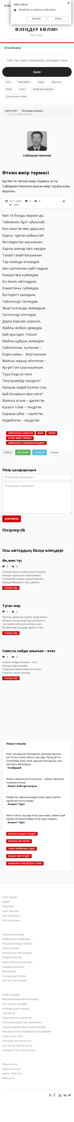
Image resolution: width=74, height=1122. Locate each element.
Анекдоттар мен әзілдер (17, 952)
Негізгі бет (11, 110)
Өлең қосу (8, 1078)
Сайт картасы (10, 911)
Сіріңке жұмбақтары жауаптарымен (24, 1027)
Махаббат (24, 82)
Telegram (39, 452)
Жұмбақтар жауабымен (16, 939)
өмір (40, 433)
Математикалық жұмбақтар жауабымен (26, 1031)
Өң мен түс (12, 560)
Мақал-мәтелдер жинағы (17, 943)
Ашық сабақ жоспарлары (17, 962)
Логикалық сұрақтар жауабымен (22, 1022)
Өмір (41, 82)
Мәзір (10, 5)
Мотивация (9, 971)
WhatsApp (22, 452)
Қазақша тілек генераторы (18, 1050)
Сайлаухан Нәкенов (37, 155)
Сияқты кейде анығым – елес (28, 651)
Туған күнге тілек (16, 96)
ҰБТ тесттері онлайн (14, 980)
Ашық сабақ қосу (12, 1073)
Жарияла (12, 519)
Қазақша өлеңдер (13, 934)
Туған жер (11, 605)
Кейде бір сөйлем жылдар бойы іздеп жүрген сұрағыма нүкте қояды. (33, 798)
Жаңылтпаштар (11, 957)
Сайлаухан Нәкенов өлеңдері (26, 442)
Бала (22, 89)
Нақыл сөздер (10, 948)
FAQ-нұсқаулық (11, 920)
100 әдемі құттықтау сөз (16, 1040)
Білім (9, 89)
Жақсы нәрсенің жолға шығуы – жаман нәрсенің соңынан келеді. (35, 780)
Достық (56, 82)
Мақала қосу (9, 1064)
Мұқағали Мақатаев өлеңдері (20, 999)
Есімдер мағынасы (13, 966)
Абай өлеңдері (11, 994)
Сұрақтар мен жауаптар (17, 1017)
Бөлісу (7, 452)
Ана (8, 82)
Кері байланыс (11, 915)
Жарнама (8, 906)
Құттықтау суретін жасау (17, 1045)
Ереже (6, 901)
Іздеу (37, 72)
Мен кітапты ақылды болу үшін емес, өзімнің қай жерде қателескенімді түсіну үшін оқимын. (35, 817)
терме (51, 433)
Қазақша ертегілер (14, 976)
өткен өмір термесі (20, 438)
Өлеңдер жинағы (32, 110)
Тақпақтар (8, 1013)
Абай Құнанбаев (43, 89)
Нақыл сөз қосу (11, 1068)
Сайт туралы (10, 897)
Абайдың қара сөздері (15, 1008)
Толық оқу (11, 587)
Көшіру (54, 452)
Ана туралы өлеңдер (14, 1003)
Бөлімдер (13, 48)
